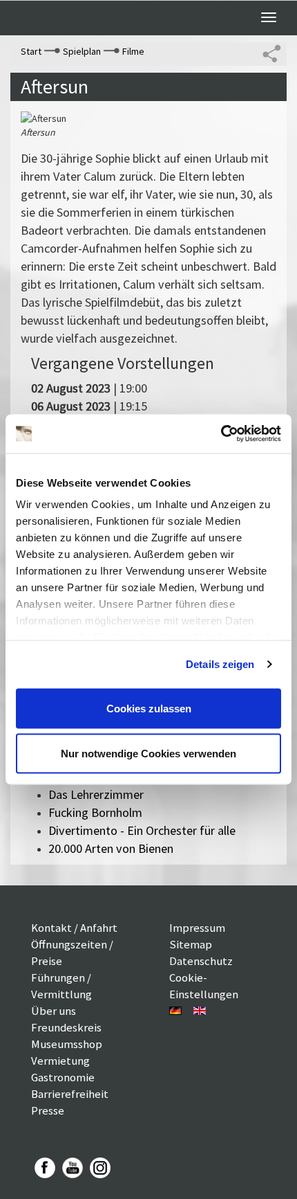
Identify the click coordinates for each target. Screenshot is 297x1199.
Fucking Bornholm (95, 812)
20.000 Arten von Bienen (110, 848)
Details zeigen (220, 664)
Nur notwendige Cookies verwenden (148, 753)
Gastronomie (63, 1077)
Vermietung (60, 1060)
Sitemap (190, 944)
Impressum (197, 927)
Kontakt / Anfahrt (74, 927)
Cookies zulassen (148, 708)
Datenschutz (201, 960)
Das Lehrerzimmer (96, 794)
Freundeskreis (66, 1027)
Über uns (53, 1010)
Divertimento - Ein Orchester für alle (142, 830)
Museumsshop (66, 1044)
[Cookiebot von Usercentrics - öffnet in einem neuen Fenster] (220, 434)
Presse (47, 1110)
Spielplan (82, 51)
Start (31, 51)
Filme (133, 51)
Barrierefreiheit (69, 1093)
